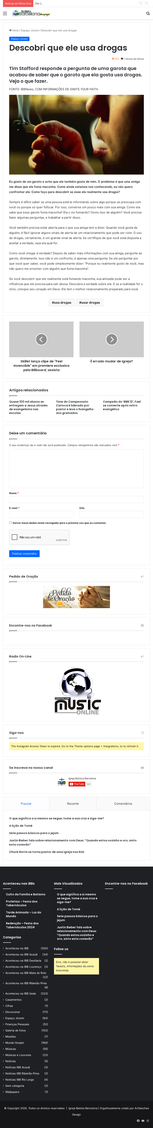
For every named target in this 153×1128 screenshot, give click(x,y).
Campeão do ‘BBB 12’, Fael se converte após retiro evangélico (122, 405)
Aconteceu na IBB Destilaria (23, 960)
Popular (26, 803)
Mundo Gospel (14, 1042)
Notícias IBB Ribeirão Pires (22, 1073)
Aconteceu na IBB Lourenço (23, 966)
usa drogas (62, 302)
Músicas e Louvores (18, 1055)
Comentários (123, 803)
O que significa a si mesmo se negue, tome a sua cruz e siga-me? (56, 818)
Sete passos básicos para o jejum (34, 833)
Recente (73, 803)
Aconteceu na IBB (16, 948)
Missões (10, 1036)
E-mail (14, 508)
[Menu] (5, 14)
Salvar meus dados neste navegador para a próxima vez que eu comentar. (59, 522)
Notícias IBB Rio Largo (19, 1079)
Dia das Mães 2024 (47, 3)
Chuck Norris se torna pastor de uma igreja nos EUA (46, 852)
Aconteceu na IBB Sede (20, 993)
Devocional (12, 1012)
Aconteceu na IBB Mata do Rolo (25, 972)
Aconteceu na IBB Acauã (21, 954)
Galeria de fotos (15, 1030)
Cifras (9, 1005)
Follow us (61, 949)
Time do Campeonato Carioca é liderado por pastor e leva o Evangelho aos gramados (75, 407)
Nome (14, 493)
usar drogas (90, 302)
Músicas (10, 1048)
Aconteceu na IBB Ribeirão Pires (26, 983)
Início (15, 30)
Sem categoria (14, 1085)
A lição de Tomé (20, 826)
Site (81, 508)
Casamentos (13, 999)
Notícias (10, 1061)
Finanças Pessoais (17, 1024)
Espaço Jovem (30, 30)
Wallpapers (12, 1091)
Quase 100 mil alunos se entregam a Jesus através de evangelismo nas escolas (28, 407)
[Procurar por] (148, 14)
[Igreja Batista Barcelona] (31, 13)
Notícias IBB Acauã (17, 1067)
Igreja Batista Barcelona (83, 1108)
